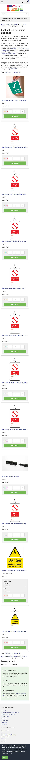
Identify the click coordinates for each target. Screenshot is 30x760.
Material (6, 583)
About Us (4, 710)
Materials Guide (5, 716)
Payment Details (5, 731)
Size (5, 588)
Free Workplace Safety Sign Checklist (10, 712)
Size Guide (4, 718)
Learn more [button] (9, 753)
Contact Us (4, 724)
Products (4, 741)
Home (4, 24)
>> (13, 72)
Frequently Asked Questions (8, 714)
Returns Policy (5, 733)
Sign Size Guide (15, 48)
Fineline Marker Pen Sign (10, 476)
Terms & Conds (5, 737)
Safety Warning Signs (12, 24)
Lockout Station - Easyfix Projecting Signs (16, 100)
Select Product (7, 581)
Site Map (4, 739)
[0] (27, 2)
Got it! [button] (5, 757)
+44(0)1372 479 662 (12, 69)
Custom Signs (5, 720)
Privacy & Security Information (9, 735)
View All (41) (17, 72)
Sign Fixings (4, 722)
